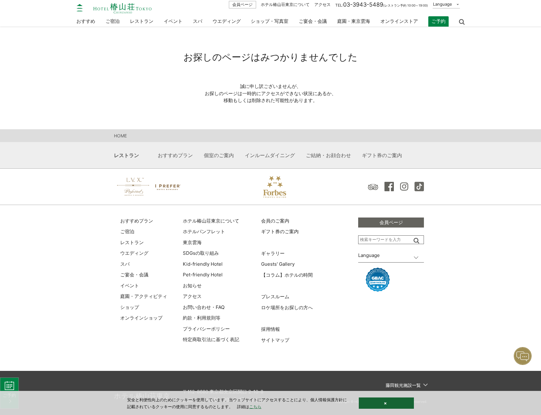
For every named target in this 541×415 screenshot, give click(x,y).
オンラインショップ (141, 318)
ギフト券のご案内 (382, 155)
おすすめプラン (175, 155)
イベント (173, 21)
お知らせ (192, 286)
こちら (255, 406)
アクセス (322, 4)
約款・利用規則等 (201, 318)
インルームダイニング (270, 155)
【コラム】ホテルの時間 (287, 275)
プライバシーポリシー (206, 329)
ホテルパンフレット (204, 231)
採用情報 (270, 329)
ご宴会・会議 (313, 21)
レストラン (132, 242)
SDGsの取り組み (201, 253)
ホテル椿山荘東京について (285, 4)
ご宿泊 (127, 231)
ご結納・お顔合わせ (328, 155)
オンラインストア (399, 21)
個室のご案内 (219, 155)
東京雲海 (192, 242)
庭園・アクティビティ (143, 296)
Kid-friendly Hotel (203, 264)
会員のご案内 (275, 221)
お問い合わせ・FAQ (203, 307)
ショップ (129, 307)
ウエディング (227, 21)
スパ (125, 264)
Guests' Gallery (278, 264)
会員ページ (242, 4)
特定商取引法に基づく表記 (211, 339)
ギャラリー (273, 253)
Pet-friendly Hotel (203, 275)
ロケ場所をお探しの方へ (287, 307)
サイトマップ (275, 340)
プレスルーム (275, 297)
